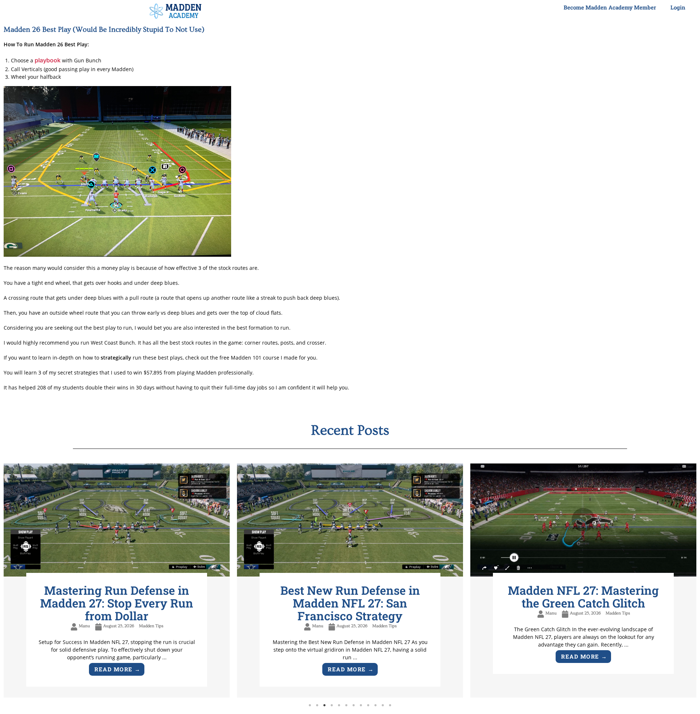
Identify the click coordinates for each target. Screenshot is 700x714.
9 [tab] (368, 705)
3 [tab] (324, 705)
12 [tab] (390, 705)
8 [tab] (361, 705)
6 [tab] (346, 705)
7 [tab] (353, 705)
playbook (48, 60)
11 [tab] (382, 705)
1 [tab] (310, 705)
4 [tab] (331, 705)
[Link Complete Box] (117, 580)
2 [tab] (317, 705)
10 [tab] (375, 705)
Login (677, 7)
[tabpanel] (116, 580)
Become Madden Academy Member (610, 7)
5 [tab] (339, 705)
